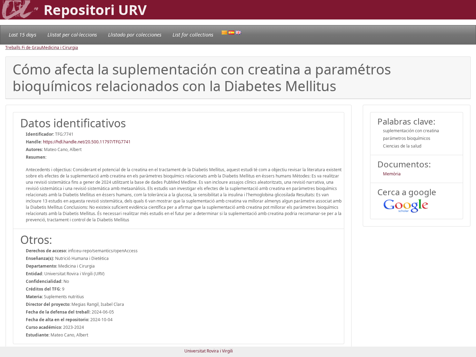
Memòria (392, 174)
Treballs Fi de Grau (23, 47)
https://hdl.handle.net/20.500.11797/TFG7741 (87, 142)
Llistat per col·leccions (72, 34)
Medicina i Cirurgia (59, 47)
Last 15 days (22, 34)
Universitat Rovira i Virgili (208, 351)
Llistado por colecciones (134, 34)
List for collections (192, 34)
